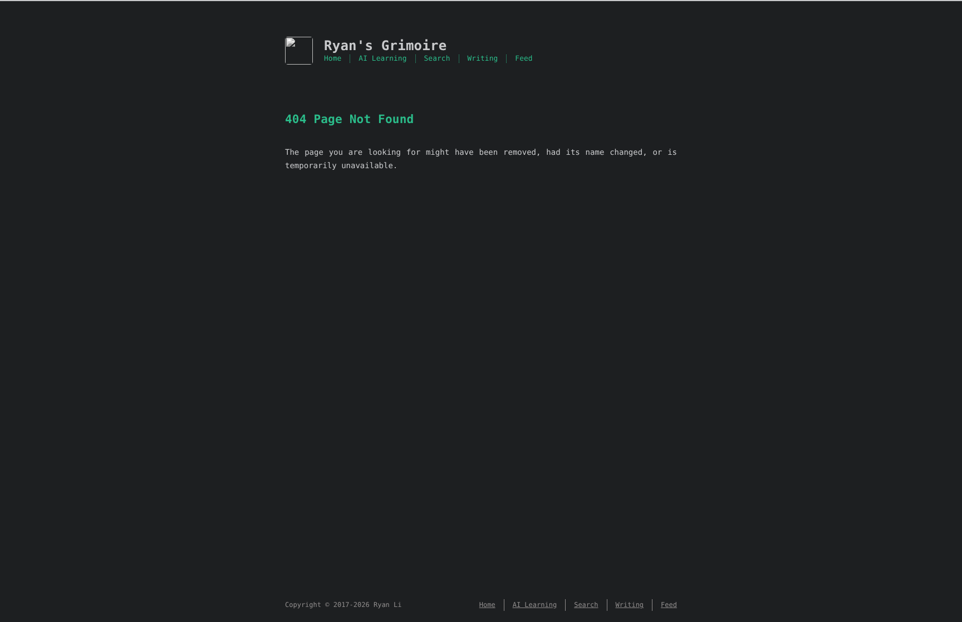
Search (437, 59)
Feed (523, 59)
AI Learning (382, 59)
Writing (483, 59)
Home (332, 59)
